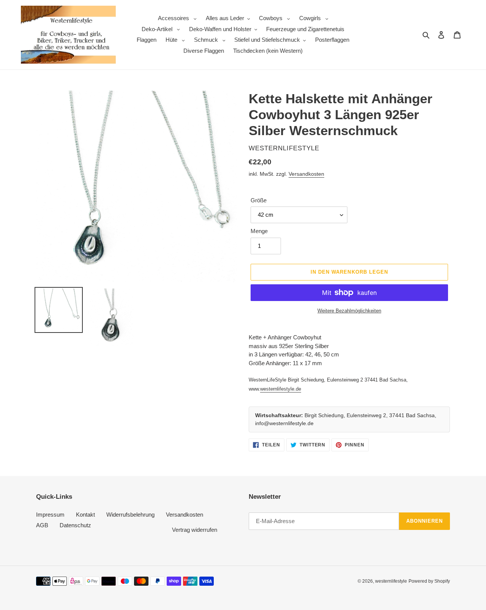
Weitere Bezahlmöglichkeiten (349, 311)
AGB (42, 525)
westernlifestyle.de (280, 389)
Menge (259, 231)
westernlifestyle (391, 581)
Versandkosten (306, 174)
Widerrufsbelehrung (130, 514)
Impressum (50, 514)
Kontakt (85, 514)
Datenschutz (75, 525)
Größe (259, 200)
